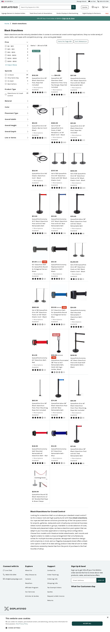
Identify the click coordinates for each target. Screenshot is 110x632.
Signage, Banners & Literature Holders (13, 13)
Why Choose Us (30, 575)
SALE (106, 13)
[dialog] (55, 623)
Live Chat (92, 1)
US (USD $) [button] (8, 1)
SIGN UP (101, 580)
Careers (28, 579)
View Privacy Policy (22, 624)
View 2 (10, 65)
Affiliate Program (31, 587)
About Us (28, 570)
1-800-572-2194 (103, 1)
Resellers (28, 583)
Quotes (84, 7)
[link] (10, 7)
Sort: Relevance (80, 41)
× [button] (107, 617)
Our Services (30, 592)
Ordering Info (52, 579)
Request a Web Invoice (55, 596)
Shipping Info (52, 583)
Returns (50, 600)
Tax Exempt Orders (54, 587)
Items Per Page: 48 (64, 41)
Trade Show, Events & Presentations (41, 13)
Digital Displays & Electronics (91, 13)
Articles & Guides (32, 596)
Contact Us (51, 570)
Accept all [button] (87, 623)
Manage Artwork (81, 1)
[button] (37, 628)
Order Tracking (53, 575)
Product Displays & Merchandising (67, 13)
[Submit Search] (73, 7)
